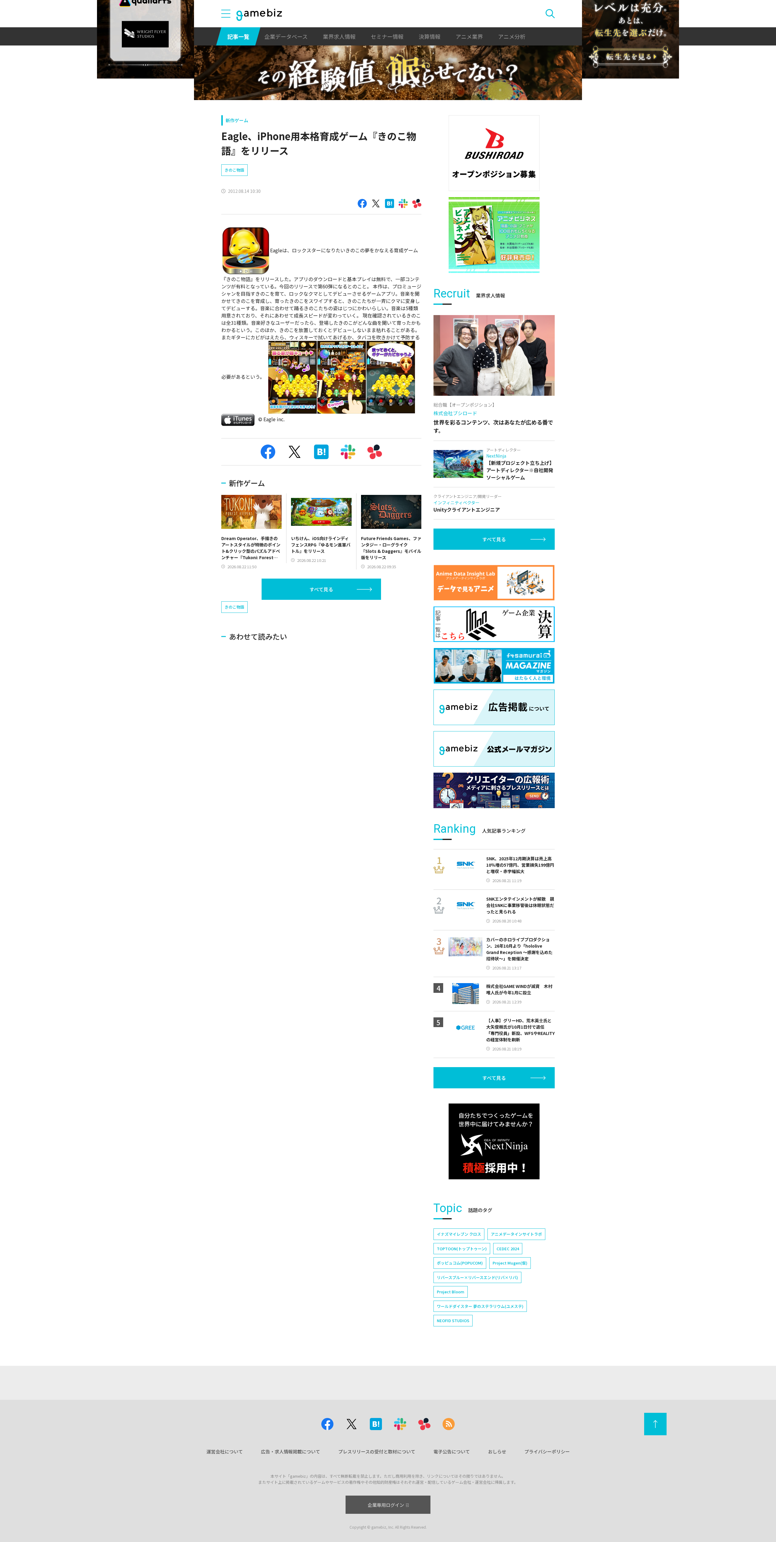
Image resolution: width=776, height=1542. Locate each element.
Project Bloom (450, 1292)
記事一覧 (238, 36)
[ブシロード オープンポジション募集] (494, 153)
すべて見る (321, 589)
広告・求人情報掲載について (290, 1451)
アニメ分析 (511, 36)
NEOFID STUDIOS (453, 1320)
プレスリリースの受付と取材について (376, 1451)
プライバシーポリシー (547, 1451)
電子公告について (451, 1451)
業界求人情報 (339, 36)
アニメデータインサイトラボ (516, 1234)
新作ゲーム (237, 120)
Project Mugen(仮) (510, 1263)
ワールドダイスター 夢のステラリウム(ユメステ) (480, 1306)
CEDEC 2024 (508, 1248)
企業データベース (286, 36)
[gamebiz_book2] (494, 235)
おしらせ (497, 1451)
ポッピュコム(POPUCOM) (460, 1263)
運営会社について (224, 1451)
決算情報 (429, 36)
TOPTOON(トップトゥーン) (462, 1248)
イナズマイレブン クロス (459, 1234)
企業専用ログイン (386, 1505)
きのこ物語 (234, 170)
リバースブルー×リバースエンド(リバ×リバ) (477, 1277)
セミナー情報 (387, 36)
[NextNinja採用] (494, 1141)
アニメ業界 (469, 36)
